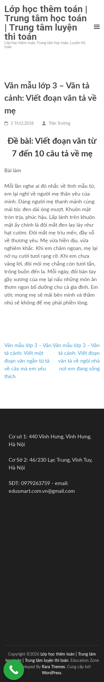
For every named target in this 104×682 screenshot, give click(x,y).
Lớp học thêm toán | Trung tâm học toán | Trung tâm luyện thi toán (46, 22)
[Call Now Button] (13, 670)
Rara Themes (53, 667)
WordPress (51, 673)
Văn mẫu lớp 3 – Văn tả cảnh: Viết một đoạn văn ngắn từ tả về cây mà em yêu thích (27, 361)
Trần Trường (59, 124)
